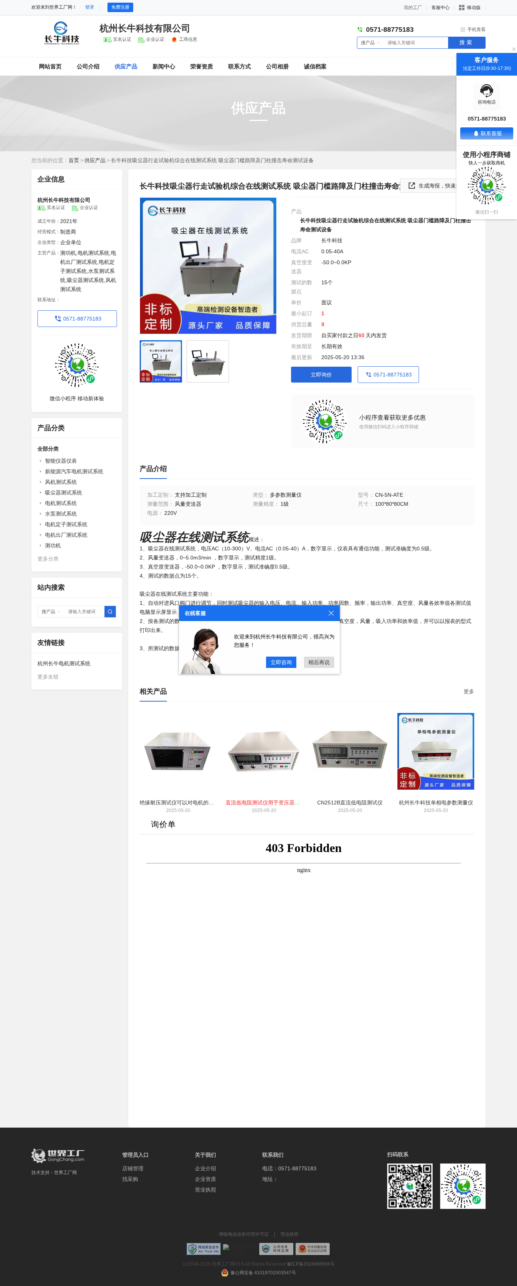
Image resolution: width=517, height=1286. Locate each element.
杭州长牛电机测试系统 (63, 663)
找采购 (130, 1179)
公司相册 (277, 66)
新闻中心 (164, 66)
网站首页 (50, 66)
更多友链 (48, 677)
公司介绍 (88, 66)
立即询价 (321, 375)
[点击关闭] (331, 613)
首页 (74, 160)
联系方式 (239, 66)
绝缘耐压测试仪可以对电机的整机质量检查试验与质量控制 (208, 802)
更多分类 (48, 559)
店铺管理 (132, 1168)
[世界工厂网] (57, 1155)
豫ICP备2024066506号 (311, 1264)
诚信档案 (315, 66)
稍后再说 (319, 662)
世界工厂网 (65, 1172)
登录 (89, 7)
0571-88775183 (82, 319)
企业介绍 (205, 1168)
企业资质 (205, 1179)
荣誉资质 (201, 66)
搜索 (466, 42)
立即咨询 (281, 662)
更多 (469, 691)
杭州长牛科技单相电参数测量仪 (436, 802)
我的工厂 (413, 7)
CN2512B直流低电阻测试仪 (350, 802)
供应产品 (126, 66)
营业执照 (205, 1190)
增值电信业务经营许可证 (244, 1234)
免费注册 (120, 7)
